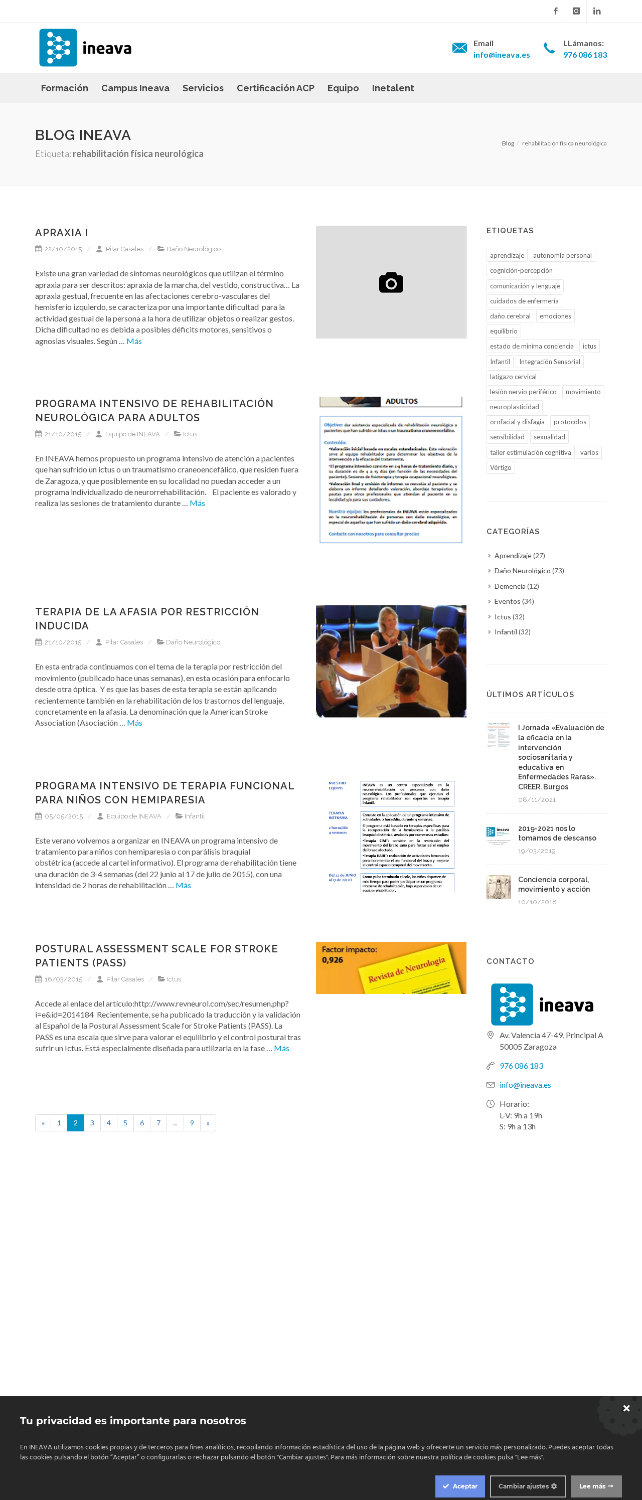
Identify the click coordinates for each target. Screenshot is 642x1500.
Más (133, 341)
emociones (555, 316)
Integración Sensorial (549, 362)
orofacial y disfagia (517, 422)
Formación (64, 88)
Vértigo (501, 467)
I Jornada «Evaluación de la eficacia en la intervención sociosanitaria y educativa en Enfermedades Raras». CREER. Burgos (561, 757)
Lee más (592, 1486)
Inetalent (393, 88)
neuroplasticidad (514, 407)
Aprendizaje (513, 555)
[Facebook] (556, 11)
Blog (508, 143)
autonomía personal (562, 255)
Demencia (510, 586)
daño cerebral (510, 316)
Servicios (203, 88)
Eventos (508, 601)
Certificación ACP (275, 88)
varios (589, 452)
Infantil (195, 816)
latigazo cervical (513, 377)
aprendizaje (507, 255)
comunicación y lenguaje (525, 286)
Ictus (190, 434)
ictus (589, 346)
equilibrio (504, 331)
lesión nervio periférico (523, 392)
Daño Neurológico (194, 249)
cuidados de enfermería (524, 301)
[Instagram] (576, 11)
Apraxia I (61, 233)
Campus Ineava (135, 88)
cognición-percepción (521, 270)
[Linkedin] (597, 11)
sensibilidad (507, 437)
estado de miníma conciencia (532, 346)
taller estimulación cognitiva (530, 452)
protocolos (570, 422)
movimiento (583, 392)
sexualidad (549, 437)
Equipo (343, 88)
